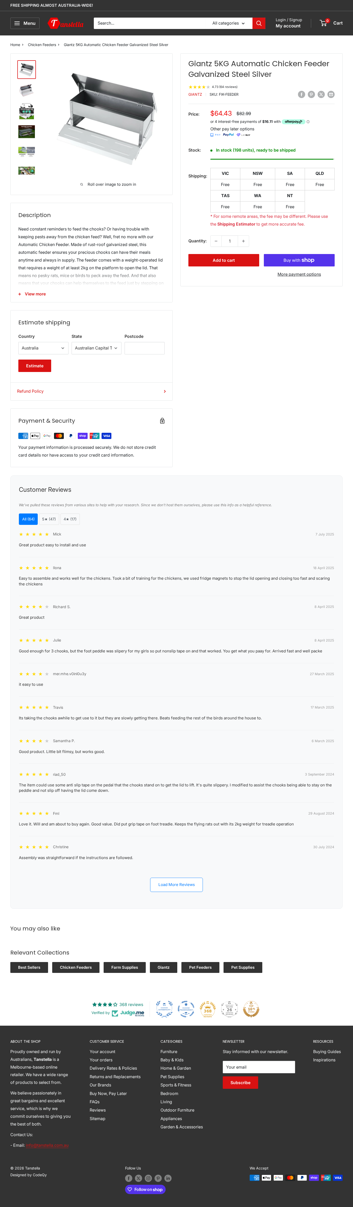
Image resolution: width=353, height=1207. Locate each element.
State (77, 336)
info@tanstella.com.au (47, 1145)
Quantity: (197, 240)
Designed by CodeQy (28, 1175)
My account (288, 25)
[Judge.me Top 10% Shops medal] (251, 1009)
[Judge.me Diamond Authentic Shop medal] (164, 1009)
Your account (102, 1051)
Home (15, 44)
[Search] (258, 23)
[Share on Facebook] (301, 94)
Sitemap (97, 1118)
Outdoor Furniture (177, 1110)
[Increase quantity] (243, 241)
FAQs (94, 1101)
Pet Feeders (200, 967)
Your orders (101, 1059)
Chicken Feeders (42, 44)
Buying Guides (327, 1051)
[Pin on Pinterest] (311, 94)
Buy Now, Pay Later (108, 1093)
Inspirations (324, 1059)
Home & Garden (175, 1068)
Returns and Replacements (115, 1076)
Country (26, 336)
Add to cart (224, 260)
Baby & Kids (171, 1059)
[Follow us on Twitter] (138, 1178)
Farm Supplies (124, 967)
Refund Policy (30, 391)
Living (166, 1101)
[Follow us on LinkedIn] (168, 1178)
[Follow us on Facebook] (128, 1178)
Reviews (98, 1110)
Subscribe (240, 1082)
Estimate (34, 365)
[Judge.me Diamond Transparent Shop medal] (186, 1009)
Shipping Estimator (236, 224)
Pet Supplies (243, 967)
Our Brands (100, 1084)
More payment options (299, 274)
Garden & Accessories (181, 1126)
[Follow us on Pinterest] (158, 1178)
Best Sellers (29, 967)
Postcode (134, 336)
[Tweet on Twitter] (321, 94)
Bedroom (169, 1093)
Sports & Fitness (175, 1084)
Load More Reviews (176, 884)
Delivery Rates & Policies (113, 1068)
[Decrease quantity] (216, 241)
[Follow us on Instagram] (148, 1178)
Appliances (171, 1118)
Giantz (195, 94)
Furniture (168, 1051)
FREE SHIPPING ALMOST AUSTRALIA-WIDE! (51, 5)
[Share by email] (331, 94)
